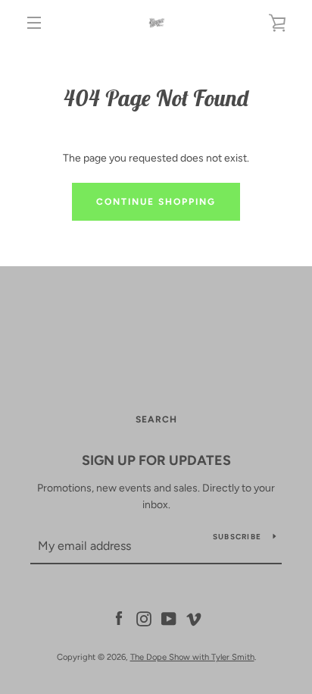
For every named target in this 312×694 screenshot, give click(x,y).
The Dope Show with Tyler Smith (192, 657)
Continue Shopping (156, 201)
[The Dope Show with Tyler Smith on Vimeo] (193, 617)
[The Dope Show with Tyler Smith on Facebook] (118, 617)
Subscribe (237, 537)
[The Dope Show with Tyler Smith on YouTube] (168, 617)
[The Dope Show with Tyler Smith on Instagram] (143, 617)
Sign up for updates (156, 460)
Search (156, 419)
